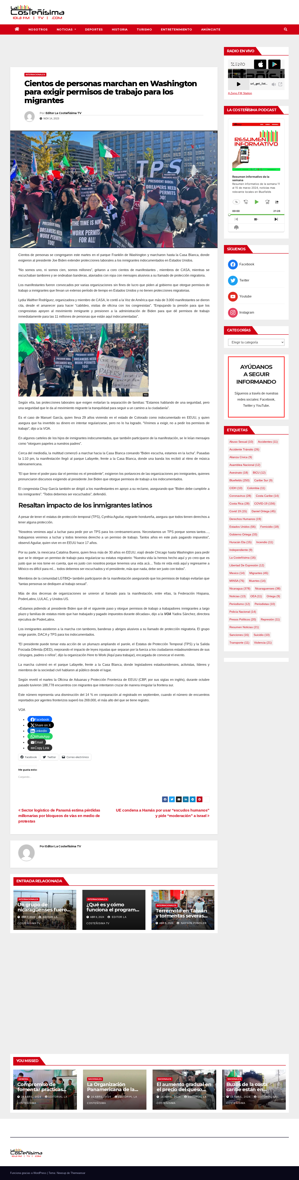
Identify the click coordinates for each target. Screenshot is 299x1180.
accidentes (268, 441)
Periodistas (265, 604)
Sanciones (239, 634)
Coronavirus (240, 495)
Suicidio (262, 634)
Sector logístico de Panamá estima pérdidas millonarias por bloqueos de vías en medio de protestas (59, 815)
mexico (237, 573)
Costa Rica (239, 503)
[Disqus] (114, 989)
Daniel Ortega (264, 511)
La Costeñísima (242, 557)
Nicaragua (239, 588)
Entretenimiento (176, 29)
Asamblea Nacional (244, 464)
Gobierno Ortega (243, 534)
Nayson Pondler (193, 923)
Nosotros (38, 29)
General (23, 1079)
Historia (120, 29)
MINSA (236, 580)
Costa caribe (267, 495)
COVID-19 (264, 503)
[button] (285, 29)
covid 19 (238, 511)
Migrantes (258, 573)
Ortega (273, 596)
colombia (256, 488)
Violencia (263, 642)
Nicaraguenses (267, 588)
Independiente (240, 549)
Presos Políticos (242, 619)
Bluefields (239, 480)
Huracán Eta (240, 542)
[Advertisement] (114, 56)
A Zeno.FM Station (240, 93)
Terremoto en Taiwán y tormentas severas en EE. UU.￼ (181, 916)
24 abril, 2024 (31, 1096)
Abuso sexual (241, 441)
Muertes (257, 580)
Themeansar (78, 1173)
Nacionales (95, 1079)
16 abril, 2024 (101, 1096)
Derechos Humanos (245, 519)
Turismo (144, 29)
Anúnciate (210, 29)
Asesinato (238, 472)
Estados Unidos (242, 526)
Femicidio (269, 526)
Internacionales (35, 74)
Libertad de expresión (246, 565)
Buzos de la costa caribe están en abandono (247, 1089)
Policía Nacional (242, 611)
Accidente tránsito (244, 449)
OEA (256, 596)
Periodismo (239, 604)
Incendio (264, 542)
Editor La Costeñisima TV (63, 113)
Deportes (94, 29)
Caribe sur (263, 480)
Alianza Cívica (240, 457)
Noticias (65, 29)
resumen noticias (244, 627)
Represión (270, 619)
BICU (259, 472)
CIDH (235, 488)
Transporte (239, 642)
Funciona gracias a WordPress (28, 1173)
